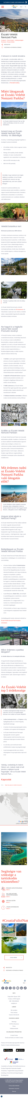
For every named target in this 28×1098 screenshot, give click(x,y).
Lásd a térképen (21, 830)
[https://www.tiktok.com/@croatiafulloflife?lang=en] (25, 991)
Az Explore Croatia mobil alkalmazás (14, 2)
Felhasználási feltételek (14, 1089)
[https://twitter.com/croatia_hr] (10, 991)
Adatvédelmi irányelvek (14, 1092)
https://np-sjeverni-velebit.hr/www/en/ (14, 792)
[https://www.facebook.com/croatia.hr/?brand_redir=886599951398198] (2, 991)
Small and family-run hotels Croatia (14, 1041)
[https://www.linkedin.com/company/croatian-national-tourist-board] (21, 991)
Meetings (14, 1025)
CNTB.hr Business (14, 1028)
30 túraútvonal (21, 311)
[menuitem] (8, 1054)
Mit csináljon (14, 1014)
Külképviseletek (14, 1032)
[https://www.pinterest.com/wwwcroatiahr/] (14, 991)
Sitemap (14, 1095)
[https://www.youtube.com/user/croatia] (17, 991)
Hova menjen (14, 1016)
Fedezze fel (6, 860)
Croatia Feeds (14, 1039)
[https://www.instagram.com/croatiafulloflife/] (6, 991)
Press (14, 1030)
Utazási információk (14, 1018)
